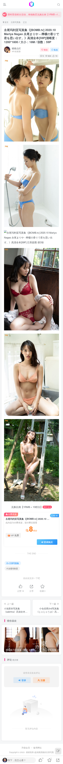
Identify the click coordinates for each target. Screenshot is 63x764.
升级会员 (25, 747)
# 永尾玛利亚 (12, 568)
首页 (6, 22)
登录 (23, 680)
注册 (43, 680)
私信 (56, 49)
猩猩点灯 (16, 48)
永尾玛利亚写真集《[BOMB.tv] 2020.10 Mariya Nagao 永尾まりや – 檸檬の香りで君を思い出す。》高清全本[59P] (31, 36)
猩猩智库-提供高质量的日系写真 (40, 752)
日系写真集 (16, 22)
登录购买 (48, 542)
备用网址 (37, 747)
